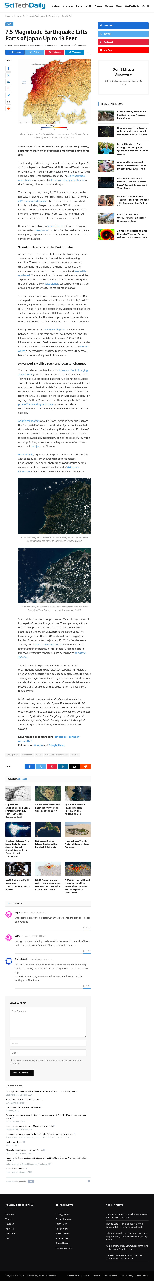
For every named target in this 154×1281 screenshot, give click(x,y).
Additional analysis (29, 421)
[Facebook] (8, 69)
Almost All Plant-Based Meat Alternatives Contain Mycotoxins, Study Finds (132, 165)
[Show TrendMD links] (89, 1181)
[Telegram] (8, 95)
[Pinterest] (8, 88)
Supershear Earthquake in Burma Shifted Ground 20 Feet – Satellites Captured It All (17, 810)
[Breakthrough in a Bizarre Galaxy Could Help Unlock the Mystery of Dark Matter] (106, 131)
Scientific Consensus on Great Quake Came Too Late (29, 1126)
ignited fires (55, 226)
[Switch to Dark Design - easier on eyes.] (143, 6)
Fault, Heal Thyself (14, 1142)
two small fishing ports (48, 644)
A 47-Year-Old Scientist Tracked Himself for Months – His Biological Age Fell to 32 (133, 201)
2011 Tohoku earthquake (32, 201)
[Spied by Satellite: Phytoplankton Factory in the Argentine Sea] (78, 793)
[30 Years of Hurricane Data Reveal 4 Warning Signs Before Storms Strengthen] (106, 234)
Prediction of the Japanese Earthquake (23, 1107)
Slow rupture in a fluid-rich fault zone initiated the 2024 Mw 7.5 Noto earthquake (40, 1091)
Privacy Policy (127, 1275)
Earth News (61, 1223)
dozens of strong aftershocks (67, 180)
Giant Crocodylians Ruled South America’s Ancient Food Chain (131, 115)
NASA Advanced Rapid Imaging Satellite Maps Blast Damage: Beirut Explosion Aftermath (77, 886)
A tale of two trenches (15, 1168)
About (86, 1275)
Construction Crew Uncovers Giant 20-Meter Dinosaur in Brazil (131, 217)
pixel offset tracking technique (35, 404)
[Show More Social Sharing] (88, 52)
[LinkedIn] (8, 82)
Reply (86, 927)
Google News (57, 745)
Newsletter (10, 1233)
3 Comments (67, 45)
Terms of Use (143, 1275)
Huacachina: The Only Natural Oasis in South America (77, 843)
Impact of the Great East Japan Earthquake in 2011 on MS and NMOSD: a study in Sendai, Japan (46, 1159)
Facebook (10, 1214)
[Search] (148, 6)
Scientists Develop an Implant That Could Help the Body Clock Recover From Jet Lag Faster (127, 1236)
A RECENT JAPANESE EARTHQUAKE (23, 1099)
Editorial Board (110, 1275)
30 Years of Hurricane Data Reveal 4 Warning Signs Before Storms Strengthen (132, 234)
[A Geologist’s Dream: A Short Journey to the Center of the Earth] (48, 793)
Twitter (8, 1219)
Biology (56, 6)
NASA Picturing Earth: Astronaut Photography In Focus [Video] (17, 884)
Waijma (36, 446)
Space (119, 6)
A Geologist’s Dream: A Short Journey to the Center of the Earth (48, 807)
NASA (39, 755)
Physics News (62, 1233)
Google (38, 745)
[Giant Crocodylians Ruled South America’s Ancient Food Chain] (106, 115)
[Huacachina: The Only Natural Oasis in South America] (78, 829)
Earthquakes (12, 755)
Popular (74, 755)
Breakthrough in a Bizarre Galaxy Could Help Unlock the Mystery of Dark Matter (132, 131)
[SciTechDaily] (25, 6)
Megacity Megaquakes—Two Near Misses (24, 1150)
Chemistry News (64, 1219)
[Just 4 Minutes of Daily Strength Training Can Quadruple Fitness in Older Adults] (106, 148)
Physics (98, 6)
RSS (7, 1238)
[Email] (8, 102)
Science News (62, 1238)
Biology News (62, 1214)
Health (88, 6)
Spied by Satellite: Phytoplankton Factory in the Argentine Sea (75, 809)
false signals (52, 283)
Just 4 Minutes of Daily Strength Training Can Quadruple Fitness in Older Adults (132, 149)
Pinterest (9, 1228)
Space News (62, 1243)
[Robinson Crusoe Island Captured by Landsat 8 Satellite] (48, 829)
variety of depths (54, 329)
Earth (79, 6)
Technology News (64, 1248)
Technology (131, 6)
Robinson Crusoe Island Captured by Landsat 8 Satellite (46, 843)
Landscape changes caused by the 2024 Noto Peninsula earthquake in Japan (39, 1134)
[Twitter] (8, 75)
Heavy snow (41, 230)
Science (109, 6)
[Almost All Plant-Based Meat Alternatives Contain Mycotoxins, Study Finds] (106, 166)
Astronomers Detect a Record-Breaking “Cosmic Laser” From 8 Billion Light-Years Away (132, 183)
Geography (27, 755)
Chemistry (68, 6)
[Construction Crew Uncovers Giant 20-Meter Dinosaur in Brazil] (106, 218)
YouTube (9, 1223)
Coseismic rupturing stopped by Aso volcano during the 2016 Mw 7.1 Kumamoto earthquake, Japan (46, 1116)
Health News (62, 1228)
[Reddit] (8, 108)
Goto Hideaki (25, 454)
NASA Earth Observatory (56, 755)
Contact (96, 1275)
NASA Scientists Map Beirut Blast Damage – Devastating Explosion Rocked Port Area (48, 884)
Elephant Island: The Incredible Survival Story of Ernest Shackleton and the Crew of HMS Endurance (17, 848)
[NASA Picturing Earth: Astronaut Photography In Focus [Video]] (18, 869)
